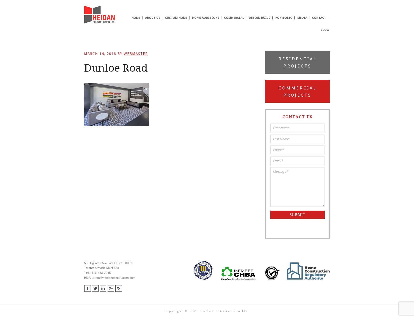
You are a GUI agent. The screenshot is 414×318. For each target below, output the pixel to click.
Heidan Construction (100, 14)
